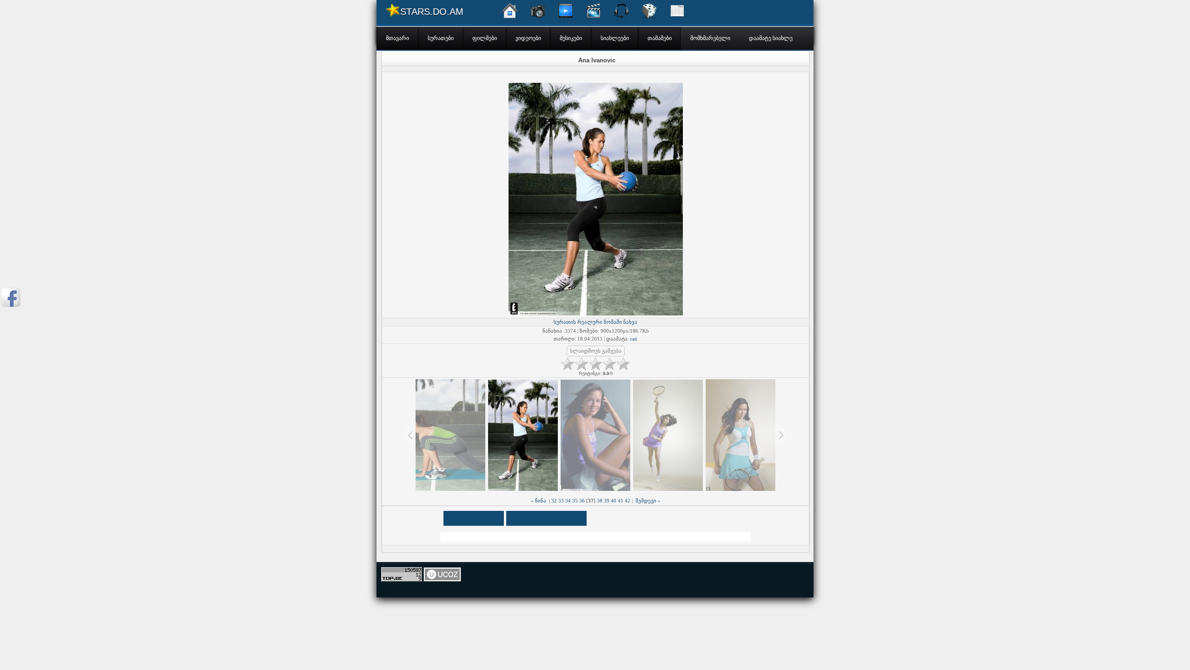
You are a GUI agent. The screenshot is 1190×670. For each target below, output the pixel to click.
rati (633, 339)
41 (620, 500)
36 (582, 500)
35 (575, 500)
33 (561, 500)
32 (554, 500)
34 (568, 500)
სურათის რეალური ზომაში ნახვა (595, 322)
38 (599, 500)
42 (627, 500)
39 (606, 500)
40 (613, 500)
